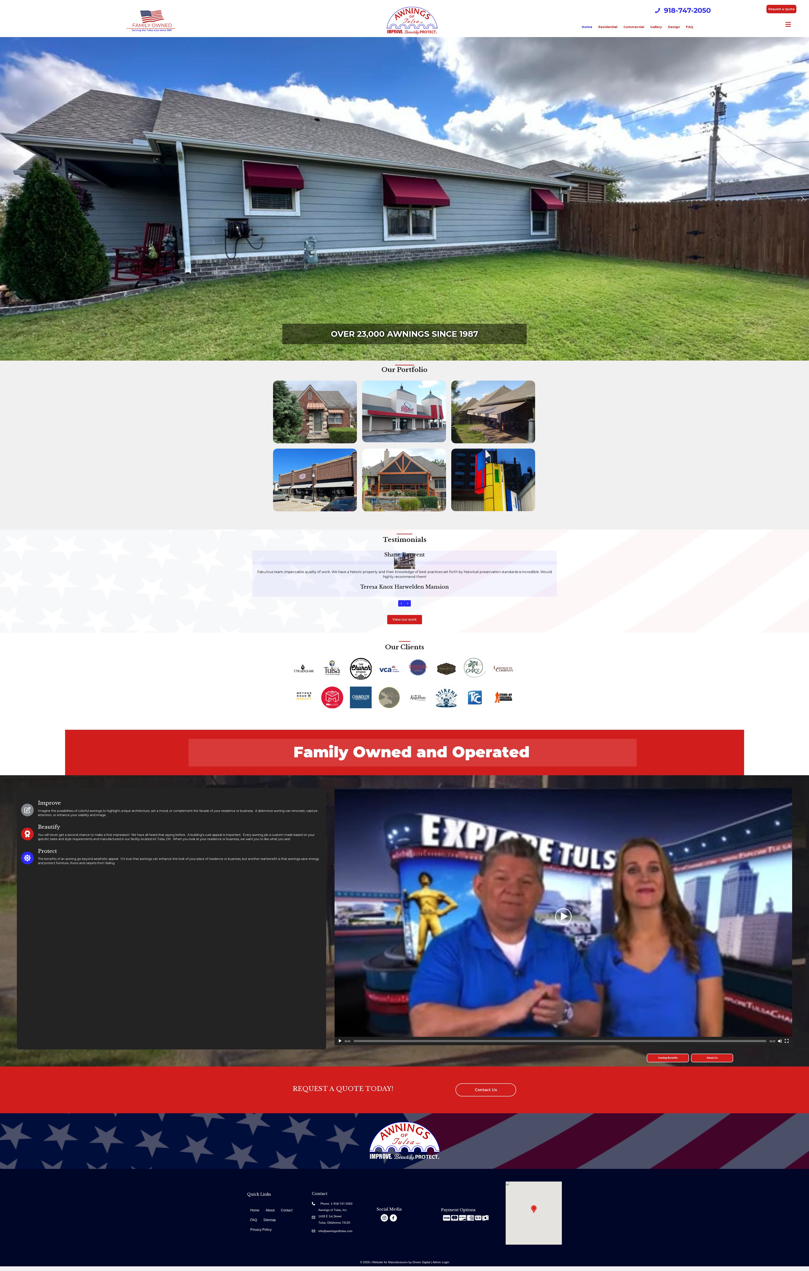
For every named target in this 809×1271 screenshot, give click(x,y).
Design (674, 27)
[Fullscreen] (787, 1045)
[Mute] (780, 1045)
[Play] (340, 1045)
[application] (563, 920)
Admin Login (441, 1266)
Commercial (633, 27)
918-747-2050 (687, 10)
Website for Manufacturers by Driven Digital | (402, 1266)
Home (587, 27)
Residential (607, 27)
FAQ (689, 27)
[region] (404, 199)
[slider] (560, 1045)
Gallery (656, 27)
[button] (781, 9)
